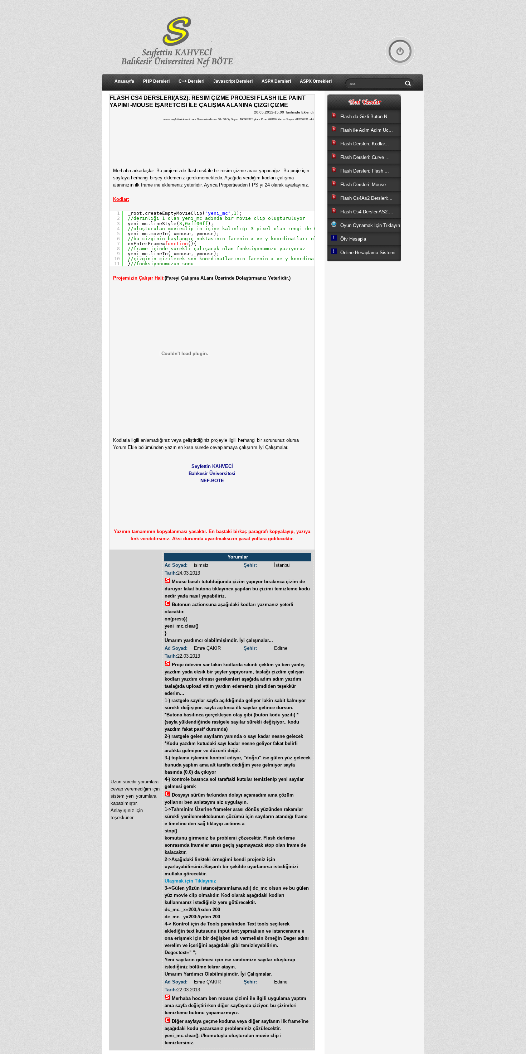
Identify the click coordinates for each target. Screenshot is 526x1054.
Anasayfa (124, 81)
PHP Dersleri (156, 81)
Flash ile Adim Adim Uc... (366, 130)
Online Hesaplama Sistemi (367, 252)
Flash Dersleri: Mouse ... (365, 184)
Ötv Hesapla (353, 239)
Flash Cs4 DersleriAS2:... (366, 211)
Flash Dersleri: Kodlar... (364, 143)
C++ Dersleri (191, 81)
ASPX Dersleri (276, 81)
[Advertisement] (356, 447)
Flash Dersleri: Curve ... (365, 157)
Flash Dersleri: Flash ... (364, 171)
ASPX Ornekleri (316, 81)
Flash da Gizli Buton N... (365, 116)
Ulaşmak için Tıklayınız (190, 881)
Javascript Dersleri (233, 81)
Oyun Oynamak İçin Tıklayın (370, 225)
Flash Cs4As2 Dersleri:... (366, 198)
